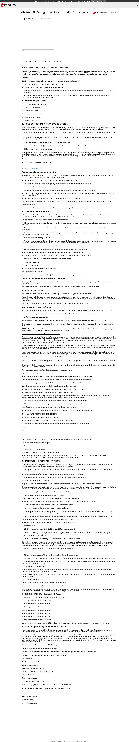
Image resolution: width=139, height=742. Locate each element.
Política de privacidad (75, 741)
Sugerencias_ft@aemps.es (31, 168)
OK (104, 1)
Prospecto (29, 18)
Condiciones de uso (62, 741)
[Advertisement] (10, 91)
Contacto (85, 741)
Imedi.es (10, 5)
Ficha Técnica (46, 18)
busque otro (114, 12)
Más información (97, 1)
